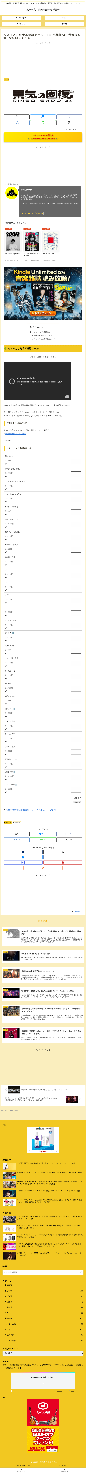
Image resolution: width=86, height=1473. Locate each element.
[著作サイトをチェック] (22, 213)
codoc (72, 1391)
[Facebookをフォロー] (32, 213)
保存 (79, 802)
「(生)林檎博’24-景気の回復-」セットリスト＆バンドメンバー (31, 810)
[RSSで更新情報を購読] (42, 213)
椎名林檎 (8, 822)
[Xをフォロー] (25, 213)
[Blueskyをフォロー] (29, 213)
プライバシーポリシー (22, 1465)
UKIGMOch (26, 190)
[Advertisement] (43, 60)
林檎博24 (17, 822)
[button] (69, 122)
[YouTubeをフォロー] (39, 213)
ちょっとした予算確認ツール (43, 332)
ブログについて (64, 1465)
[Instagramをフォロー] (35, 213)
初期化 (75, 802)
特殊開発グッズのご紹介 (43, 335)
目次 (35, 327)
